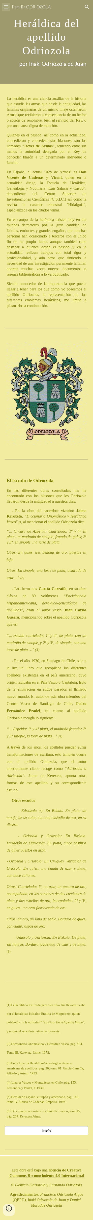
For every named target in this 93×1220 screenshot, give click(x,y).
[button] (6, 7)
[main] (47, 42)
